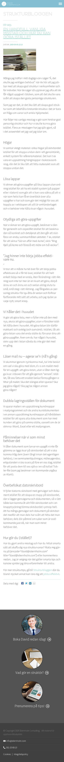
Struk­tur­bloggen (42, 570)
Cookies (7, 754)
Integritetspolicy (21, 754)
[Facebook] (22, 583)
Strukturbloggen (27, 14)
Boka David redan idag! (29, 639)
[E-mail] (34, 583)
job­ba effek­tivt (51, 574)
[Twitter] (26, 583)
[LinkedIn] (30, 583)
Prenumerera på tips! (29, 706)
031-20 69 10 (11, 747)
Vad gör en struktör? (29, 672)
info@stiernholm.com (16, 740)
